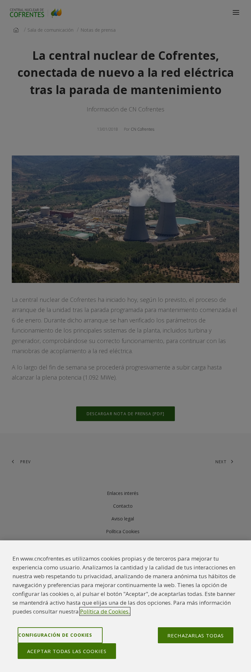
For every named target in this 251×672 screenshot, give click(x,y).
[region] (125, 606)
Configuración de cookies (55, 635)
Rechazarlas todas (195, 635)
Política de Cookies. (105, 611)
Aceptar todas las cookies (67, 651)
